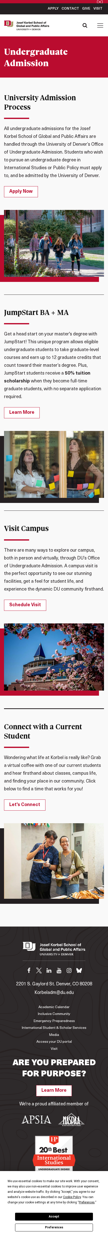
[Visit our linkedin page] (48, 970)
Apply (53, 9)
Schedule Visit (25, 605)
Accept (54, 1216)
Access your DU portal (54, 1042)
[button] (100, 25)
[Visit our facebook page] (28, 970)
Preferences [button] (87, 1202)
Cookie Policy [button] (72, 1197)
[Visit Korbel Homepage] (28, 25)
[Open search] (84, 25)
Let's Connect (24, 805)
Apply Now (21, 191)
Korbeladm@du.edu (54, 993)
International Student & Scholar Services (54, 1028)
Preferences (54, 1227)
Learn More (21, 412)
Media (54, 1035)
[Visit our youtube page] (59, 970)
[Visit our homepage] (54, 951)
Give (86, 9)
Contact (70, 9)
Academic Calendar (54, 1007)
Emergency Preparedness (54, 1021)
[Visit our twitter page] (38, 970)
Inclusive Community (54, 1014)
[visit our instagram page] (69, 970)
